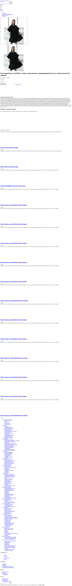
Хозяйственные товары (9, 528)
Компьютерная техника (7, 487)
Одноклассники (7, 558)
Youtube (5, 555)
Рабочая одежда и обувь (9, 445)
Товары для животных (7, 498)
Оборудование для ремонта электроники (12, 440)
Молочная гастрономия (9, 437)
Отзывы (12, 97)
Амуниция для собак (8, 499)
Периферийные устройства (9, 490)
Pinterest (5, 559)
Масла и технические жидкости (10, 545)
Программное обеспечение (9, 494)
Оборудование (5, 438)
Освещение (7, 532)
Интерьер (6, 531)
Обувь (6, 421)
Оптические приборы (8, 453)
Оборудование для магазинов (10, 450)
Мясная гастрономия (8, 430)
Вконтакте (6, 556)
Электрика (6, 471)
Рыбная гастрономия (8, 427)
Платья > (4, 16)
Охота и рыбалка (8, 486)
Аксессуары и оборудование (10, 546)
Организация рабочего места (10, 488)
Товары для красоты (6, 536)
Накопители (7, 491)
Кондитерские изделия (9, 435)
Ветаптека (6, 500)
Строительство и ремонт (7, 465)
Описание (2, 97)
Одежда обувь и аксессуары (7, 419)
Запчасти (6, 548)
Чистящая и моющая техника (10, 446)
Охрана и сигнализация (9, 447)
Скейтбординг (7, 482)
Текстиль (6, 535)
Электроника (5, 451)
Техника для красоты (8, 461)
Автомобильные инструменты (10, 540)
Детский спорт (7, 509)
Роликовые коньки (8, 483)
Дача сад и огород (6, 514)
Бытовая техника (6, 458)
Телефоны (6, 456)
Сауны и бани (7, 526)
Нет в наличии (3, 83)
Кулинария (7, 426)
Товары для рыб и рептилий (10, 502)
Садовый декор (7, 520)
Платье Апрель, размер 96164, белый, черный (13, 205)
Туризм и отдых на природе (10, 485)
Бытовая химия (7, 534)
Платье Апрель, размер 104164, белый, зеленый (14, 300)
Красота (4, 572)
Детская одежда (7, 423)
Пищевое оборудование (9, 439)
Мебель (6, 530)
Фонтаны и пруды (8, 519)
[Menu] (1, 11)
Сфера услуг (7, 442)
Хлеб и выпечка (7, 432)
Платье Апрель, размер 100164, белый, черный (13, 358)
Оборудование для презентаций (10, 497)
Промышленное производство (10, 443)
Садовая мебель (7, 521)
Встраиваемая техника (9, 459)
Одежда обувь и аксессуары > (8, 14)
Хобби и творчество (8, 513)
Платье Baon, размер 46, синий (9, 166)
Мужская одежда (8, 424)
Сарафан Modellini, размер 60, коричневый (12, 185)
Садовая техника (8, 525)
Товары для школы (8, 510)
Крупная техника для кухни (10, 460)
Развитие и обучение (8, 508)
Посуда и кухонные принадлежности (11, 533)
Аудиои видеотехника (9, 452)
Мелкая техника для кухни (9, 462)
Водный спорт (7, 480)
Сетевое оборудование (9, 495)
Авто (3, 539)
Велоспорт (6, 484)
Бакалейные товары (8, 436)
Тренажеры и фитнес (8, 479)
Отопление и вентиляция (9, 470)
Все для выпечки (8, 429)
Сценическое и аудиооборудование (11, 444)
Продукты (4, 425)
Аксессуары (7, 422)
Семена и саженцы (8, 516)
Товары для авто (5, 573)
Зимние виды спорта (8, 478)
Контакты (4, 564)
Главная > (5, 13)
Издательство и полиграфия (10, 441)
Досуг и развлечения (6, 503)
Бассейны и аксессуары (9, 524)
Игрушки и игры (8, 512)
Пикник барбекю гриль (9, 523)
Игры (6, 477)
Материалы (7, 468)
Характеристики (7, 97)
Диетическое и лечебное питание (11, 431)
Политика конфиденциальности (8, 566)
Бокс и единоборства (8, 481)
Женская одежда (7, 420)
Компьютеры (7, 493)
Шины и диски (7, 541)
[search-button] (1, 5)
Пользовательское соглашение (8, 567)
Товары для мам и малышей (10, 511)
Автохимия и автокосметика (10, 549)
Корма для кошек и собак (9, 501)
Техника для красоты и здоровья (10, 537)
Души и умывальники (9, 515)
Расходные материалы (9, 489)
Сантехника (7, 472)
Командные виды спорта (9, 476)
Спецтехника (7, 543)
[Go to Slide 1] (14, 30)
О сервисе (4, 563)
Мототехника (7, 544)
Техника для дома (8, 464)
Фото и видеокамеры (8, 457)
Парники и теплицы (8, 518)
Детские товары (5, 507)
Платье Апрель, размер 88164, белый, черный (13, 262)
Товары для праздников (9, 529)
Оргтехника (7, 492)
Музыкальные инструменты (10, 506)
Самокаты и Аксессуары (9, 474)
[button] (36, 57)
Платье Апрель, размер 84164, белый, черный (13, 224)
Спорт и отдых (5, 473)
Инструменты (7, 469)
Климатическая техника (9, 463)
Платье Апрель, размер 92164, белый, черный (13, 243)
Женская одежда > (6, 15)
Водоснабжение (7, 466)
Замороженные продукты (9, 428)
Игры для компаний (8, 505)
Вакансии (4, 565)
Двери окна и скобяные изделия (10, 467)
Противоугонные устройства (10, 547)
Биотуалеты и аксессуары (9, 522)
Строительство (7, 448)
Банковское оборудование (9, 449)
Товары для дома (6, 527)
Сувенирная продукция (9, 504)
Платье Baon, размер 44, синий (9, 147)
